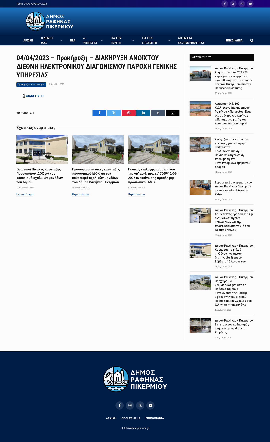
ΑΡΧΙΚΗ (28, 40)
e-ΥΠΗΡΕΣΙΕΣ (90, 40)
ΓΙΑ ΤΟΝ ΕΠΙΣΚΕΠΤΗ (149, 40)
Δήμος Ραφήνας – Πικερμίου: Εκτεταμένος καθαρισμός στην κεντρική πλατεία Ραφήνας (234, 326)
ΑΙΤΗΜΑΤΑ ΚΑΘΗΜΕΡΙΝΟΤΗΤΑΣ (191, 40)
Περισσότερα (24, 194)
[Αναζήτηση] (251, 40)
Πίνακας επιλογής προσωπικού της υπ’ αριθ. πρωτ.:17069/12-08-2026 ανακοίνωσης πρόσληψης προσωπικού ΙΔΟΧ (152, 175)
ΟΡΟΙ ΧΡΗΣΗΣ (131, 418)
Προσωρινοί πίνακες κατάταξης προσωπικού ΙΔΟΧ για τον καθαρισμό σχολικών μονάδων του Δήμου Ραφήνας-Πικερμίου (96, 175)
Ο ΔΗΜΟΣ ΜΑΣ (47, 40)
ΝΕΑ (72, 40)
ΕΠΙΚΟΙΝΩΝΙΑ (234, 40)
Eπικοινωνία (154, 418)
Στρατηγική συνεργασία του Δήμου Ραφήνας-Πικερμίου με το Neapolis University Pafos (233, 188)
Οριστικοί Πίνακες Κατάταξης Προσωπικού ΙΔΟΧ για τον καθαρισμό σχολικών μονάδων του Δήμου (39, 175)
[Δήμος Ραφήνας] (49, 21)
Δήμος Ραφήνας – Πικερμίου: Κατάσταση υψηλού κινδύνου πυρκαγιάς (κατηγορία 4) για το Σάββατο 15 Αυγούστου (234, 253)
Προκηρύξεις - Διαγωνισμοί (31, 84)
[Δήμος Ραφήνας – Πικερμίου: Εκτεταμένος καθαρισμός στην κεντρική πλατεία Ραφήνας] (200, 325)
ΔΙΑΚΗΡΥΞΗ (34, 96)
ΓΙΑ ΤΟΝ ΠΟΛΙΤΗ (116, 40)
